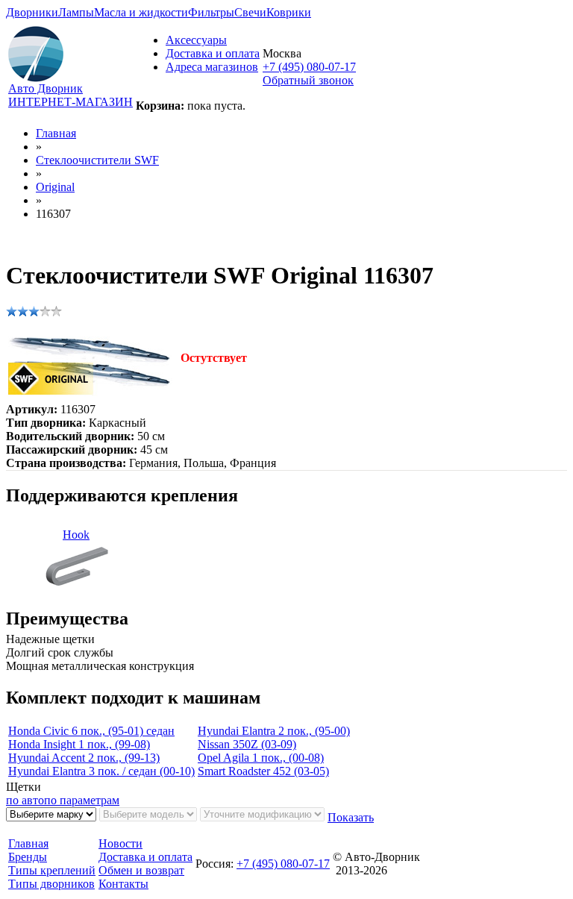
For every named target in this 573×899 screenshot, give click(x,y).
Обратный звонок (308, 80)
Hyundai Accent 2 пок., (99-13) (84, 757)
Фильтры (211, 12)
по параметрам (81, 800)
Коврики (288, 12)
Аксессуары (196, 40)
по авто (25, 800)
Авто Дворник (45, 88)
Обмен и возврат (141, 870)
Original (55, 187)
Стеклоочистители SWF (97, 160)
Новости (120, 843)
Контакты (123, 883)
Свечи (250, 12)
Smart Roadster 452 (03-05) (263, 771)
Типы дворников (51, 883)
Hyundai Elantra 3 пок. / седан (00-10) (101, 771)
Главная (56, 133)
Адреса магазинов (212, 66)
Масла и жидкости (141, 12)
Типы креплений (52, 870)
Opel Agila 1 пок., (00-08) (261, 757)
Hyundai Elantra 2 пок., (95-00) (274, 730)
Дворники (32, 12)
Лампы (76, 12)
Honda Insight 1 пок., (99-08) (79, 744)
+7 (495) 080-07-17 (309, 66)
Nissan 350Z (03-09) (247, 744)
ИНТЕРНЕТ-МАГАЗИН (70, 101)
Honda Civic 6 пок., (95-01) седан (91, 730)
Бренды (27, 857)
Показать (351, 817)
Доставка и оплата (213, 53)
